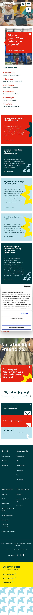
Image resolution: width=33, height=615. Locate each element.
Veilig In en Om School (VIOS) (8, 509)
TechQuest (5, 520)
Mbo (17, 461)
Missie (3, 499)
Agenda (22, 543)
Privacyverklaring (15, 549)
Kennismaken (6, 456)
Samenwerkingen (7, 515)
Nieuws (16, 543)
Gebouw (4, 494)
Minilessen (9, 85)
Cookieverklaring (23, 549)
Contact (17, 545)
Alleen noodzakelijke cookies (16, 327)
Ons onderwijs (22, 451)
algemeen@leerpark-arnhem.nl (10, 405)
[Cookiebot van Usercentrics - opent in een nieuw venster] (24, 286)
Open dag (9, 79)
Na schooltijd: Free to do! (23, 500)
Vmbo (18, 475)
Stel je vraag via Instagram (12, 421)
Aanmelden (10, 73)
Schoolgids (9, 98)
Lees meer (6, 331)
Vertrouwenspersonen (8, 531)
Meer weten (10, 140)
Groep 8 (5, 451)
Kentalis (8, 104)
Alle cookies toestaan (17, 318)
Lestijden (19, 494)
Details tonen (24, 313)
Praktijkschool (20, 465)
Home (2, 543)
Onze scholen (8, 578)
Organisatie (5, 503)
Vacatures (29, 543)
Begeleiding (20, 456)
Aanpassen (15, 322)
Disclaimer (8, 549)
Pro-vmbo (19, 470)
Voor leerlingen (22, 489)
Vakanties (19, 506)
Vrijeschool (9, 91)
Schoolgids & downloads (6, 526)
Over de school (7, 489)
